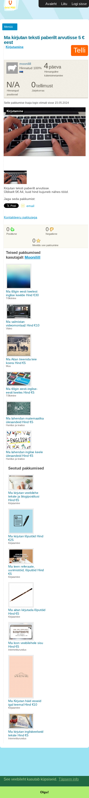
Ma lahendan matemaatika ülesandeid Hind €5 (25, 420)
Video (9, 328)
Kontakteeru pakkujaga (20, 217)
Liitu (64, 4)
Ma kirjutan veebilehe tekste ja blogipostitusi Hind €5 (23, 496)
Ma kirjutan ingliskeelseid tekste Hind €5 (25, 733)
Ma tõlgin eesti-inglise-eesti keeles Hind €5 (22, 390)
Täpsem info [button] (69, 779)
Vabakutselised (13, 9)
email (30, 206)
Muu (8, 366)
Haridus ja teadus (15, 425)
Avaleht (51, 4)
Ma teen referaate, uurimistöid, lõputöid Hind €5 (26, 570)
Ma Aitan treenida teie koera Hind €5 (21, 361)
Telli (79, 50)
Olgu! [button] (44, 792)
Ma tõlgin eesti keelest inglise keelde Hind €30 (22, 293)
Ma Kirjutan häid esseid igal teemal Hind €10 (24, 702)
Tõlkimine (11, 298)
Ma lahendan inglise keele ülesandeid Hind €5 (24, 453)
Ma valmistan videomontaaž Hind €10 (22, 323)
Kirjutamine (15, 47)
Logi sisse (79, 4)
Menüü (8, 26)
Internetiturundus (17, 649)
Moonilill (25, 64)
